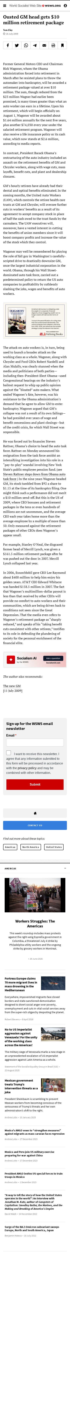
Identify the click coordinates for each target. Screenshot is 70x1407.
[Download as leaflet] (53, 45)
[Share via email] (44, 45)
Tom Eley (7, 30)
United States (54, 847)
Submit (35, 784)
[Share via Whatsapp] (26, 45)
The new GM (12, 686)
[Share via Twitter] (16, 45)
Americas (10, 847)
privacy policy (27, 768)
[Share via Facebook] (7, 45)
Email (10, 735)
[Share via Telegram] (35, 45)
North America (30, 847)
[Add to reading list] (62, 45)
